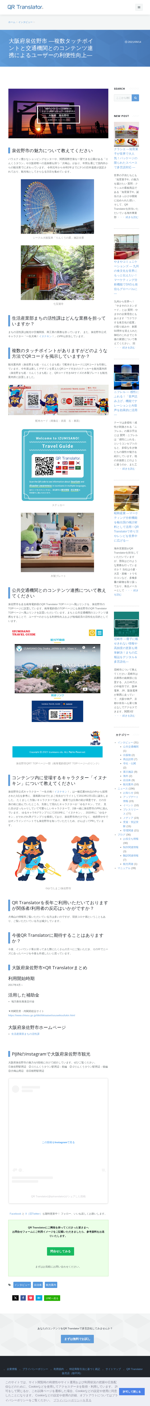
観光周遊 (128, 863)
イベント (128, 805)
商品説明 (128, 759)
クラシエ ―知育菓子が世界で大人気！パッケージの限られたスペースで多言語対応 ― (126, 158)
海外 (125, 775)
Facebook (16, 1213)
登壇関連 (128, 830)
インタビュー (22, 1284)
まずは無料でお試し (77, 1338)
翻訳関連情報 (130, 855)
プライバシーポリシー (35, 1369)
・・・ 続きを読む (127, 217)
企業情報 (12, 1369)
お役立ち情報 (130, 838)
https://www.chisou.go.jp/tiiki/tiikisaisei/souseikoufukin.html (41, 1015)
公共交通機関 (130, 746)
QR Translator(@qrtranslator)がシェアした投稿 (58, 1196)
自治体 (38, 1284)
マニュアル (124, 868)
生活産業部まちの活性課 (25, 1033)
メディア (128, 817)
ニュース (123, 788)
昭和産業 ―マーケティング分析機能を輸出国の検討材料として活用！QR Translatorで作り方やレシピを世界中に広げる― (126, 527)
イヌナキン (45, 336)
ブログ (121, 834)
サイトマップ (113, 1369)
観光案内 (51, 1284)
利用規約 (59, 1369)
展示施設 (128, 771)
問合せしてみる (60, 1251)
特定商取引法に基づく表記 (84, 1369)
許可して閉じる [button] (132, 1391)
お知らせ (128, 792)
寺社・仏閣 (129, 763)
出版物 (127, 755)
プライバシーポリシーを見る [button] (72, 1400)
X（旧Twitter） (33, 1213)
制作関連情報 (130, 847)
